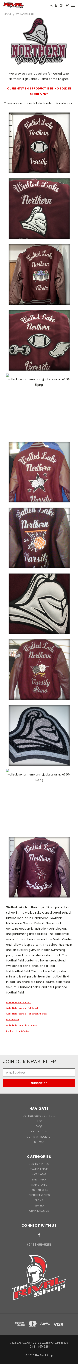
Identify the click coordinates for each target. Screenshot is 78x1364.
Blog (39, 1121)
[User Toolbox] (56, 5)
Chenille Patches (39, 1195)
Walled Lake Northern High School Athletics (26, 1014)
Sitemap (39, 1142)
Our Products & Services (39, 1116)
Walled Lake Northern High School (22, 1008)
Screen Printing (39, 1164)
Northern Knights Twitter (18, 1031)
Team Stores (39, 1184)
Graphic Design (39, 1210)
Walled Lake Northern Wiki (18, 1002)
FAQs (39, 1126)
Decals (39, 1200)
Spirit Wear (39, 1179)
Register (46, 1136)
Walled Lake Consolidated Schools (21, 1025)
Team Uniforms (39, 1169)
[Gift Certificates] (61, 5)
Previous (6, 1360)
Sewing (39, 1205)
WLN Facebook (12, 1019)
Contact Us (39, 1131)
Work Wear (39, 1174)
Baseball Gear (39, 1190)
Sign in (31, 1136)
